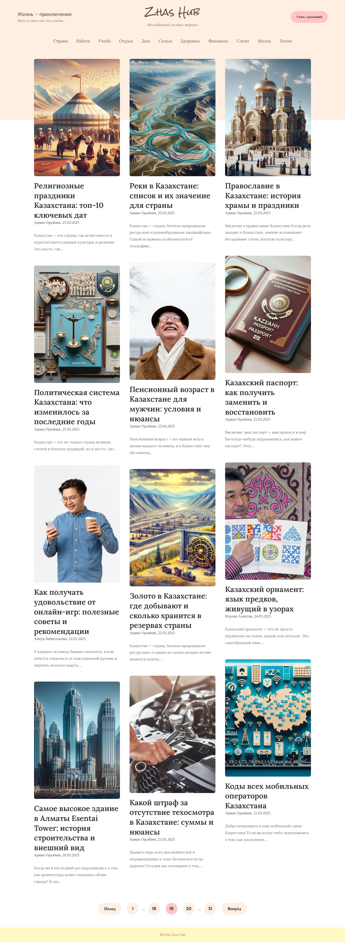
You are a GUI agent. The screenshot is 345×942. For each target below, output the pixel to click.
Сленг (243, 41)
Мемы (264, 41)
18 (154, 908)
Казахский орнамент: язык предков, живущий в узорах (264, 599)
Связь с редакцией (309, 17)
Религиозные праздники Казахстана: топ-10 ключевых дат (69, 200)
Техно (286, 41)
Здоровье (190, 41)
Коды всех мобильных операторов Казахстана (267, 795)
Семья (165, 41)
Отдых (126, 41)
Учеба (104, 41)
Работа (83, 41)
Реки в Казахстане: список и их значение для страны (170, 195)
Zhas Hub (172, 12)
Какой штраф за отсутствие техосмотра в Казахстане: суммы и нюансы (172, 817)
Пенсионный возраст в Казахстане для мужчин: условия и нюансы (172, 404)
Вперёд (234, 908)
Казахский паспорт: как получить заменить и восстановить (261, 397)
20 (189, 908)
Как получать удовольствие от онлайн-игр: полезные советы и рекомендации (76, 611)
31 (210, 908)
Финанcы (218, 41)
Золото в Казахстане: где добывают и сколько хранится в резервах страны (168, 610)
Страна (60, 41)
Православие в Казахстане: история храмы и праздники (263, 195)
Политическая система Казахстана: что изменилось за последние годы (77, 407)
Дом (146, 41)
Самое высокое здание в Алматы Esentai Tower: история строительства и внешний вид (76, 828)
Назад (109, 908)
